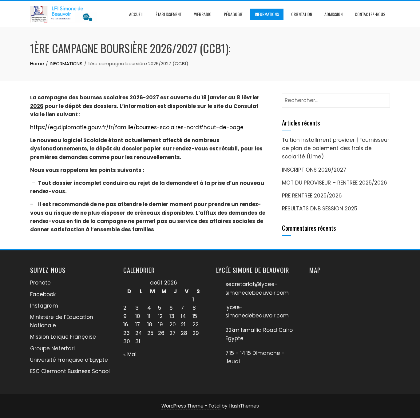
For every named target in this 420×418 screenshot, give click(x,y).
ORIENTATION (301, 14)
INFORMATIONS (267, 14)
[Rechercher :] (336, 97)
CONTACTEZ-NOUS (370, 14)
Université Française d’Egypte (69, 360)
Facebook (43, 294)
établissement (169, 14)
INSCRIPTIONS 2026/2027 (314, 169)
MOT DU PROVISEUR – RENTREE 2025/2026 (334, 182)
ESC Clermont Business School (70, 371)
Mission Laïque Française (63, 336)
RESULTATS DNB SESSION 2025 (319, 208)
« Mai (130, 354)
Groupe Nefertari (52, 348)
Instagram (44, 305)
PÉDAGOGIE (233, 14)
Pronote (40, 282)
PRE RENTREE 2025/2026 (312, 195)
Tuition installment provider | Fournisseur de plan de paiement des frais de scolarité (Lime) (335, 148)
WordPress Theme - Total (190, 406)
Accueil (136, 14)
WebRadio (203, 14)
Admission (333, 14)
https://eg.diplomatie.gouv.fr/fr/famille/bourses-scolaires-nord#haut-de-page (137, 127)
